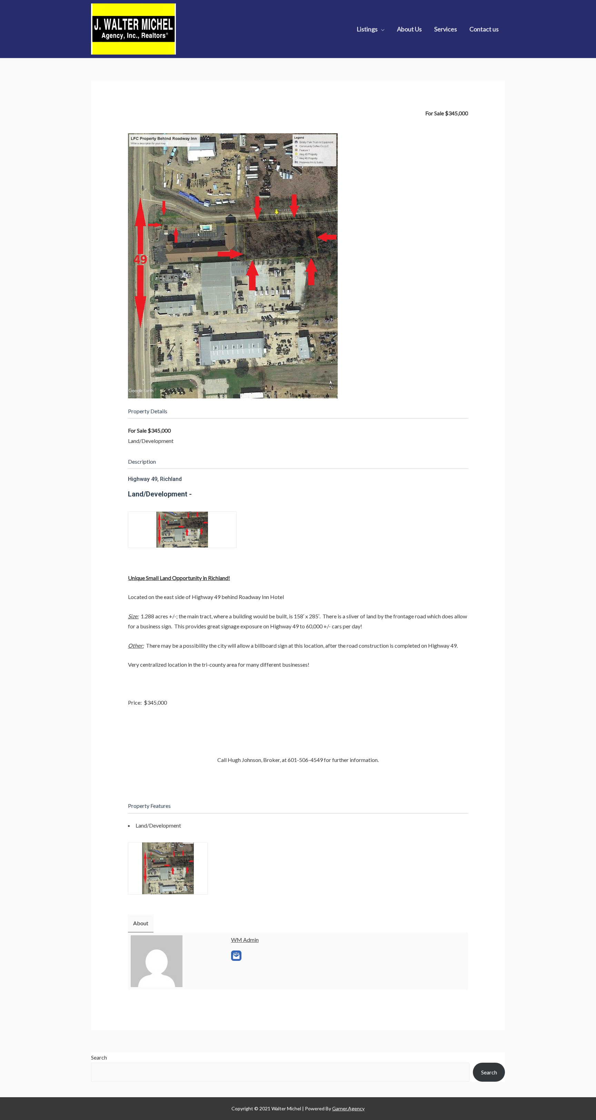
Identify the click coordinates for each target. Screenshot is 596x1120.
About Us (409, 29)
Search (99, 1057)
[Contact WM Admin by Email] (236, 955)
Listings (367, 29)
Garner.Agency (348, 1108)
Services (445, 29)
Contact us (484, 29)
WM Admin (245, 939)
